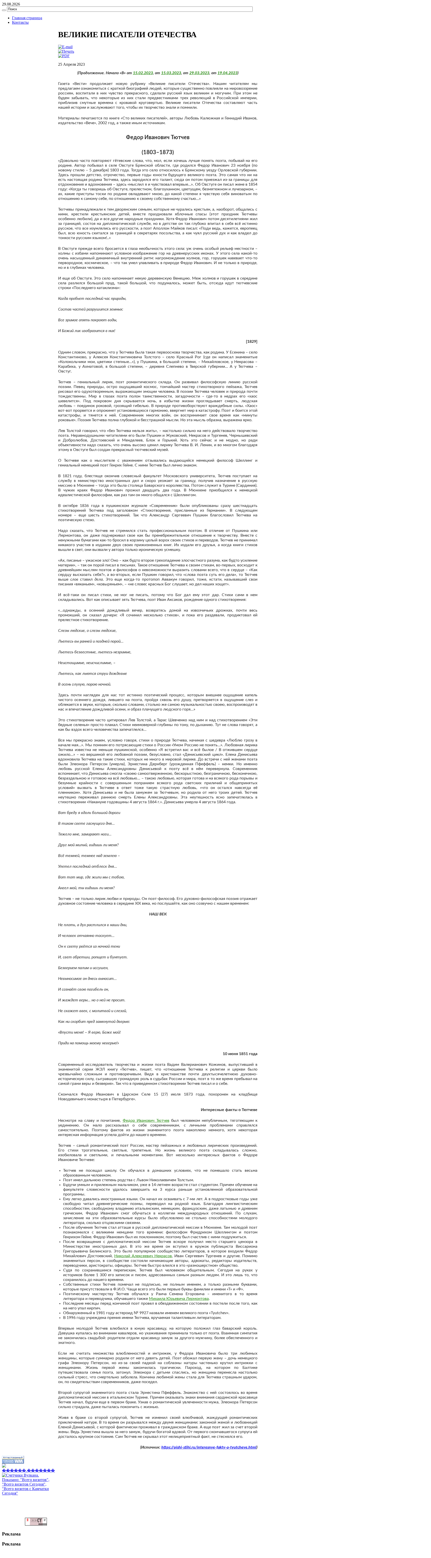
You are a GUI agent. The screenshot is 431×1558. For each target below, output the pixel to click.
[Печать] (66, 51)
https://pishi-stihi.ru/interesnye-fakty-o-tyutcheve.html (208, 1447)
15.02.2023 (143, 73)
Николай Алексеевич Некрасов (143, 1256)
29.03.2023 (199, 73)
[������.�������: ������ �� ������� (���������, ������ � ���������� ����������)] (28, 1468)
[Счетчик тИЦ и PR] (36, 1524)
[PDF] (64, 56)
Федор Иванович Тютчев (146, 1121)
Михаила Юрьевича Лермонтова (179, 1299)
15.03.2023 (171, 73)
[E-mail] (65, 47)
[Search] (4, 10)
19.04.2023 (227, 73)
